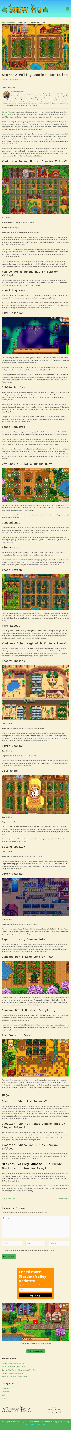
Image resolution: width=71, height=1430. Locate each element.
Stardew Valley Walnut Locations (12, 1373)
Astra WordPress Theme (35, 1424)
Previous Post (8, 1199)
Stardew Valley (7, 112)
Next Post (64, 1199)
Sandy (16, 456)
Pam (50, 733)
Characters (5, 1388)
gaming (9, 114)
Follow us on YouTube (35, 1351)
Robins (21, 239)
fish (57, 931)
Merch (4, 1395)
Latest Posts (11, 87)
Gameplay (5, 79)
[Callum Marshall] (6, 95)
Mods (3, 1398)
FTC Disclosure (54, 1412)
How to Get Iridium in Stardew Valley (14, 1366)
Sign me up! (35, 1295)
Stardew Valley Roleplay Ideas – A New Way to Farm (19, 1370)
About (4, 87)
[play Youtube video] (35, 1322)
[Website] (59, 1243)
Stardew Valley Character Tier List (13, 1363)
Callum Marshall (17, 91)
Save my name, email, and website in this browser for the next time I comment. (29, 1250)
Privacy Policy (54, 1410)
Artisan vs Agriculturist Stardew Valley (14, 1377)
